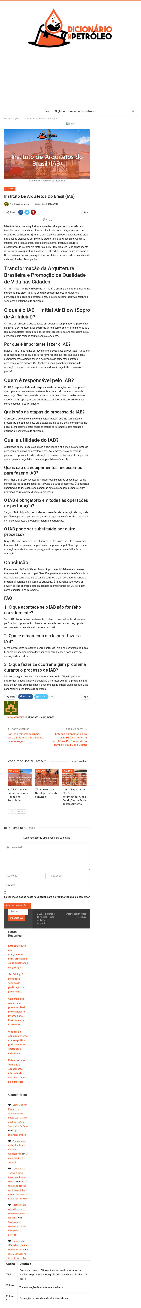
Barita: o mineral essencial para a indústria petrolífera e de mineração (25, 737)
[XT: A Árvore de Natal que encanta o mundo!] (47, 777)
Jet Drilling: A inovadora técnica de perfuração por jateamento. (17, 983)
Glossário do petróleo (82, 111)
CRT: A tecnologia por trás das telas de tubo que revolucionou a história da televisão (18, 1190)
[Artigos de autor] (11, 708)
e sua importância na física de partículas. (18, 1254)
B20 (84, 917)
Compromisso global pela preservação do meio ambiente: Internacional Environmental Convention (17, 1011)
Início (48, 111)
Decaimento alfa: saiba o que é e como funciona (17, 1245)
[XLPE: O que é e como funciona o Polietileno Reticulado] (20, 777)
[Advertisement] (70, 81)
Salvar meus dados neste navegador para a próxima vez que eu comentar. (47, 897)
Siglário (60, 111)
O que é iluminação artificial (18, 1158)
